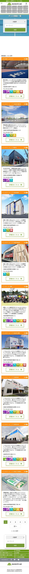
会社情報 (17, 553)
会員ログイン (3, 550)
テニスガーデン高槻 (7, 286)
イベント (3, 11)
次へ (15, 526)
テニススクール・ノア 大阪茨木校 (10, 424)
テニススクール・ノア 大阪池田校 (10, 192)
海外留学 (25, 11)
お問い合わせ (3, 557)
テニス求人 (14, 11)
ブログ (20, 11)
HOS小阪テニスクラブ (7, 59)
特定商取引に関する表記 (6, 555)
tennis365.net (5, 559)
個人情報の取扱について (6, 553)
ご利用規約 (17, 550)
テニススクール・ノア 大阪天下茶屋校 (11, 471)
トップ (3, 7)
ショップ (14, 7)
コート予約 (25, 7)
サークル (9, 11)
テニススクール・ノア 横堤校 (9, 147)
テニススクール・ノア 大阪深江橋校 (11, 333)
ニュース (9, 7)
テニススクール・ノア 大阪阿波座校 (11, 242)
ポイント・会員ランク (20, 555)
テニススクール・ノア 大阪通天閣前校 (11, 104)
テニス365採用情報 (19, 557)
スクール (20, 7)
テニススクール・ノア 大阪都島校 (10, 377)
